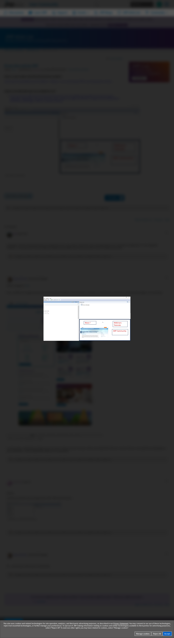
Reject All (157, 633)
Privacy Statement (120, 623)
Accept (167, 633)
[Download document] (124, 318)
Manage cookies (143, 633)
